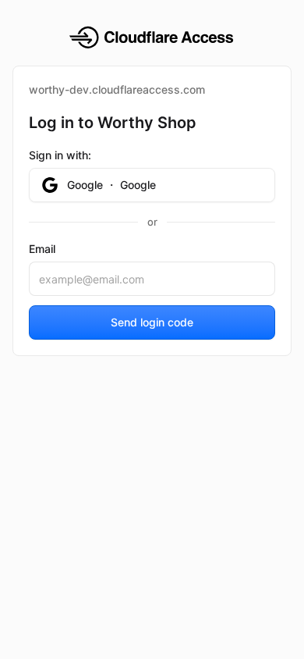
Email (42, 248)
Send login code (152, 322)
